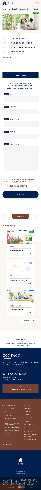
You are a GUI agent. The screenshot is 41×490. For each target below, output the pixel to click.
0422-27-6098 (16, 374)
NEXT (4, 216)
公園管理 (12, 246)
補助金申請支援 (30, 47)
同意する (21, 487)
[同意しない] (39, 484)
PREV (37, 216)
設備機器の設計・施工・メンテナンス (19, 306)
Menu (37, 3)
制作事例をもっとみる (29, 321)
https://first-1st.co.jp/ (20, 51)
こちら (15, 181)
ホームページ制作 (17, 47)
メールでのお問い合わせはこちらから (20, 389)
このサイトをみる (20, 75)
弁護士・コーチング (15, 276)
